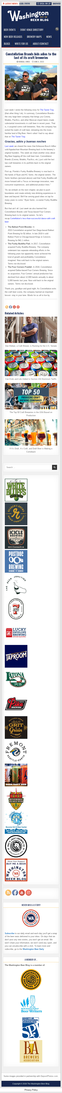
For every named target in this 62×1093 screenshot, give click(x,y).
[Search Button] (57, 29)
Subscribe (9, 933)
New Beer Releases (13, 37)
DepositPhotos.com (49, 1076)
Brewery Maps (34, 37)
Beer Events (9, 30)
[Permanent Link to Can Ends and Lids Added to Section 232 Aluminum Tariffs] (31, 363)
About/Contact (41, 44)
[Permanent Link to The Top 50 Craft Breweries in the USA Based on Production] (31, 396)
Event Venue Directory (31, 30)
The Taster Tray (47, 110)
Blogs (7, 44)
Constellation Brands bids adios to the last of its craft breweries (31, 55)
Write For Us (21, 44)
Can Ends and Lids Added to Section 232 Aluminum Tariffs (30, 379)
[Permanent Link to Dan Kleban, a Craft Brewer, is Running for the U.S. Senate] (31, 330)
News (49, 37)
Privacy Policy (31, 1090)
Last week (9, 146)
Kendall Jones (24, 62)
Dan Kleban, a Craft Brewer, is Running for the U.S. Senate (31, 346)
